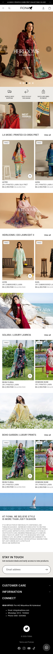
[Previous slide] (4, 49)
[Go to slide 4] (30, 83)
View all (47, 135)
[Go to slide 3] (26, 83)
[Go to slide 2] (23, 83)
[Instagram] (24, 648)
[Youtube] (29, 648)
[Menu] (3, 8)
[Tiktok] (34, 648)
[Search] (9, 8)
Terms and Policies (26, 642)
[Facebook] (19, 648)
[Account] (43, 8)
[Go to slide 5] (33, 83)
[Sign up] (46, 570)
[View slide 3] (26, 49)
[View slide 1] (26, 115)
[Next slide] (49, 49)
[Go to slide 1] (20, 83)
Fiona (29, 636)
